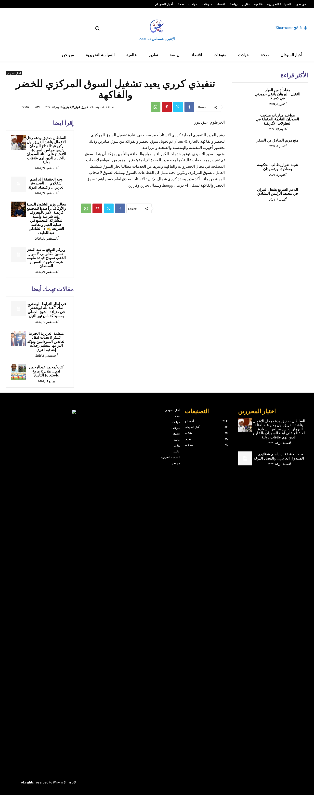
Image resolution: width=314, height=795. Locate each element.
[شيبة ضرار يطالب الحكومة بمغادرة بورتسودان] (245, 170)
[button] (97, 28)
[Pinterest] (167, 107)
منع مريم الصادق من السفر (277, 140)
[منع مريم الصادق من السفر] (245, 146)
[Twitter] (178, 107)
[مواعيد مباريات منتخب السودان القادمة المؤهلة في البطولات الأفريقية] (245, 121)
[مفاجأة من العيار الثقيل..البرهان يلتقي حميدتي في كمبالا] (245, 95)
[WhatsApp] (155, 107)
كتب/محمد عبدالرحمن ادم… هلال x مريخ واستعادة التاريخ (46, 371)
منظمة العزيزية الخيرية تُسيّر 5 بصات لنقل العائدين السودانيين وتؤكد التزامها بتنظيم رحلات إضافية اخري (46, 341)
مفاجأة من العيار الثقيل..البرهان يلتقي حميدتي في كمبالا (277, 94)
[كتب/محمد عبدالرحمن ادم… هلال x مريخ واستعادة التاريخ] (18, 372)
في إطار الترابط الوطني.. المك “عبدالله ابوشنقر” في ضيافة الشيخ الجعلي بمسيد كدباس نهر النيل (46, 310)
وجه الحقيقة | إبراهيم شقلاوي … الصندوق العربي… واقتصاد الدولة (46, 183)
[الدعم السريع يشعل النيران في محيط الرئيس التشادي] (245, 195)
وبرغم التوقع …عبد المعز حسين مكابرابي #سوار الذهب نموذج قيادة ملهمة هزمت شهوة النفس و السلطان (46, 257)
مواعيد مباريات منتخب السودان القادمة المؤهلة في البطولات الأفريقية (277, 119)
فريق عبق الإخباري (75, 107)
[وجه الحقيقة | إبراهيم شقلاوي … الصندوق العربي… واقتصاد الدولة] (18, 184)
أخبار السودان (14, 73)
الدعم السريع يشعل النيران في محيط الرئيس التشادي (277, 191)
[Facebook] (189, 107)
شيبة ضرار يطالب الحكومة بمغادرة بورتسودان (277, 167)
